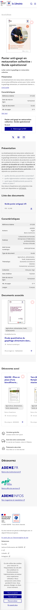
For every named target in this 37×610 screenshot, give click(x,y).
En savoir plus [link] (13, 605)
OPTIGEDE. (22, 188)
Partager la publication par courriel (24, 137)
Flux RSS (4, 544)
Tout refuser (12, 597)
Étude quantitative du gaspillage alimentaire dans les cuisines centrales (17, 339)
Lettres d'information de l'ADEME (12, 547)
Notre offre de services (10, 488)
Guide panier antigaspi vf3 (15, 204)
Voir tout (4, 113)
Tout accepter (12, 593)
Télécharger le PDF (19, 129)
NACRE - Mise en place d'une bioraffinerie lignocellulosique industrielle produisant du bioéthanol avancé (13, 380)
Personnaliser (12, 601)
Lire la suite (5, 88)
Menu (35, 4)
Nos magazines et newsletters (12, 500)
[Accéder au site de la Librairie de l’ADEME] (17, 3)
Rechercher (31, 4)
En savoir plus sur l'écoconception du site (15, 538)
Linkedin (4, 553)
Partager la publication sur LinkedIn (18, 137)
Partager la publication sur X (13, 137)
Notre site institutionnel (10, 472)
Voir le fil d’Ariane (6, 14)
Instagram (5, 556)
